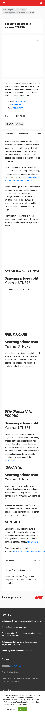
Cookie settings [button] (10, 709)
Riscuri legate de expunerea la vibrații (17, 650)
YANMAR (19, 124)
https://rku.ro (10, 460)
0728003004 (17, 105)
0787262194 (21, 101)
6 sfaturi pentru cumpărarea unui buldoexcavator (22, 621)
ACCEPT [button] (23, 709)
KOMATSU (10, 124)
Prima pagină (8, 10)
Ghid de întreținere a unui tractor (15, 627)
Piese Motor (21, 10)
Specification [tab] (24, 134)
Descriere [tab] (8, 134)
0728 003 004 (16, 666)
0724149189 (18, 108)
